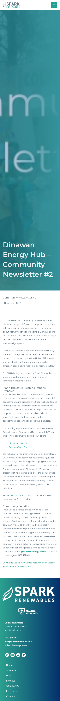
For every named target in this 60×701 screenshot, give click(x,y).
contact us (15, 495)
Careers (10, 696)
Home (9, 665)
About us (11, 670)
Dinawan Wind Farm (19, 447)
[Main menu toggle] (54, 5)
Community (12, 686)
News (9, 675)
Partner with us (14, 691)
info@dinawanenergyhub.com (32, 551)
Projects (10, 680)
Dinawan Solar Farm (19, 443)
